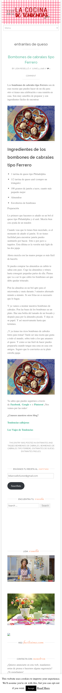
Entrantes (42, 443)
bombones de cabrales (27, 446)
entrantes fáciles (31, 451)
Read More (43, 688)
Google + (26, 404)
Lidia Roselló (22, 68)
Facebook (15, 404)
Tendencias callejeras (18, 422)
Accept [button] (31, 688)
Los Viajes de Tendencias (20, 430)
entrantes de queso (43, 448)
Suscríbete (16, 485)
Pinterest (38, 404)
